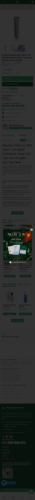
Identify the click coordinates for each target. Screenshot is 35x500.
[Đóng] (31, 229)
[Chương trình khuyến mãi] (17, 245)
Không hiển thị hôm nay (18, 262)
